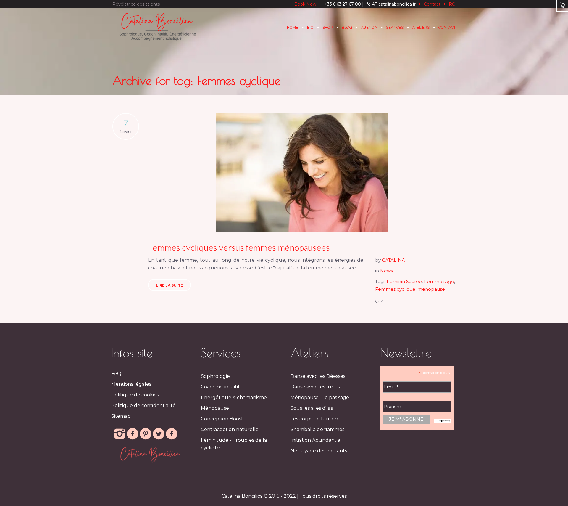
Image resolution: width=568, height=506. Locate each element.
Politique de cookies (135, 395)
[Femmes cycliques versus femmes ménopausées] (302, 172)
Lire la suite (169, 285)
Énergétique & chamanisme (234, 397)
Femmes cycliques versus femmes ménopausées (239, 247)
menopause (431, 289)
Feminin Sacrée (404, 281)
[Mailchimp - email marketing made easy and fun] (442, 420)
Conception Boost (222, 419)
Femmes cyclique (395, 289)
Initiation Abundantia (315, 440)
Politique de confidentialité (143, 405)
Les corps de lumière (315, 419)
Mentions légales (131, 384)
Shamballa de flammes (317, 429)
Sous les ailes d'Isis (312, 408)
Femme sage (439, 281)
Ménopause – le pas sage (320, 397)
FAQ (116, 373)
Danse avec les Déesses (318, 376)
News (386, 271)
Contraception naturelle (230, 429)
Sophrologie (215, 376)
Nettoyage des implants (319, 451)
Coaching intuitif (220, 387)
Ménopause (215, 408)
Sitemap (121, 416)
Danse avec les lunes (315, 387)
